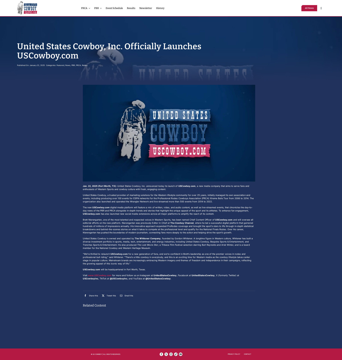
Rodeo (85, 65)
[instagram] (171, 354)
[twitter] (166, 354)
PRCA (78, 65)
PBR (73, 65)
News (67, 65)
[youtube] (180, 354)
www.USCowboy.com (100, 275)
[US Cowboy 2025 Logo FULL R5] (27, 2)
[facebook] (161, 354)
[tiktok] (176, 354)
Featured (60, 65)
